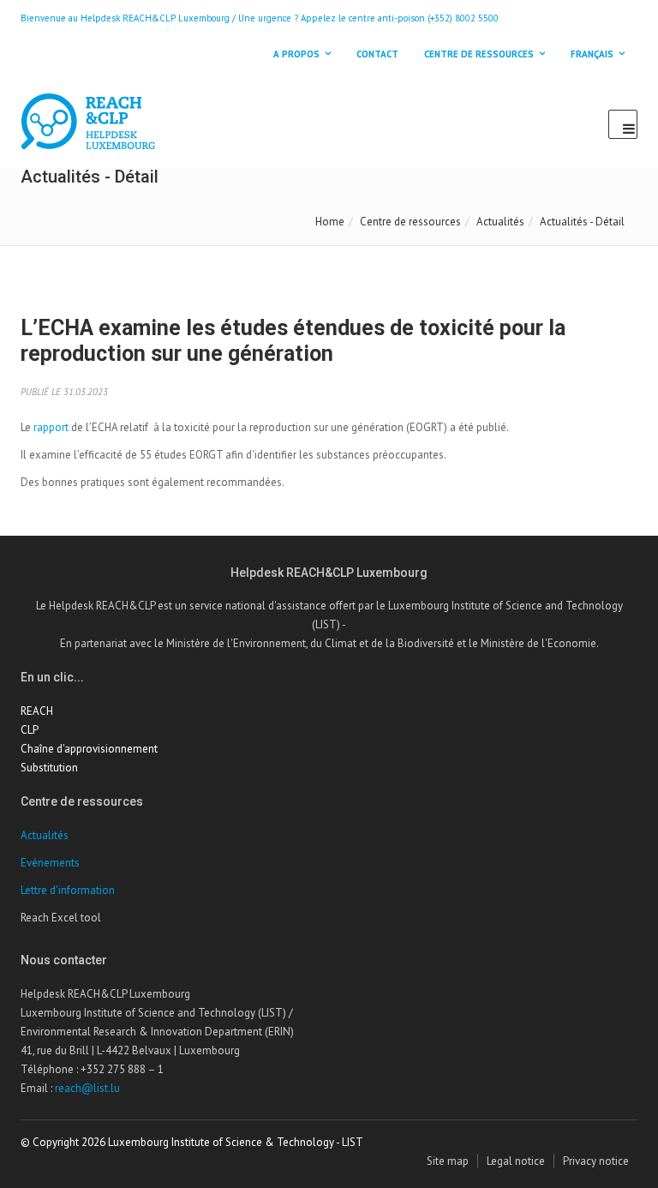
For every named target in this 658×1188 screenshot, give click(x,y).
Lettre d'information (68, 890)
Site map (448, 1161)
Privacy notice (596, 1161)
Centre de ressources (410, 221)
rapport (51, 427)
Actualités (500, 221)
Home (329, 221)
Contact (377, 54)
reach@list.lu (87, 1088)
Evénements (50, 862)
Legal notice (516, 1161)
